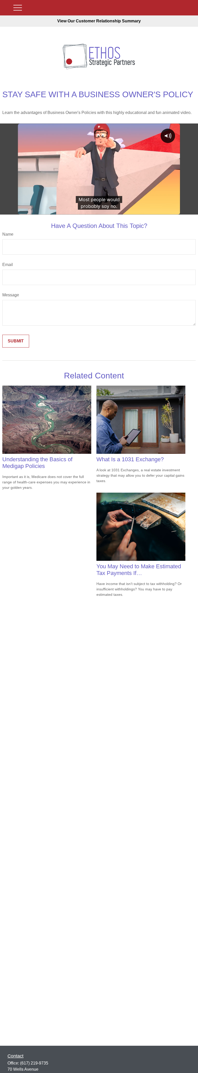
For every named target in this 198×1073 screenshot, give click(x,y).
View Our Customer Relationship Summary (99, 21)
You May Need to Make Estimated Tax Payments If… (138, 569)
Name (7, 234)
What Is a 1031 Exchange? (130, 459)
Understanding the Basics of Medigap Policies (37, 462)
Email (7, 264)
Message (10, 295)
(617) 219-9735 (34, 1063)
